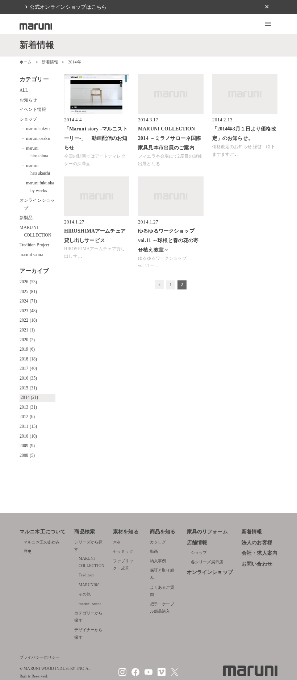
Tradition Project (34, 244)
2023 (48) (28, 310)
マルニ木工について (43, 531)
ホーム (26, 62)
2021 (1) (27, 330)
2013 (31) (28, 407)
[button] (268, 24)
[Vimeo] (162, 674)
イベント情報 (33, 109)
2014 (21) (29, 397)
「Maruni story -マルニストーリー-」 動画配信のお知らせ (96, 138)
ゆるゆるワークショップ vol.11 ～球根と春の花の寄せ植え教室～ (168, 240)
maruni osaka (38, 138)
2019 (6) (27, 349)
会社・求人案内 (259, 553)
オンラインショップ (210, 572)
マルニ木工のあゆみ (42, 542)
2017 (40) (28, 368)
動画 (154, 551)
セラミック (123, 551)
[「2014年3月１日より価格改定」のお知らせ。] (244, 94)
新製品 (26, 217)
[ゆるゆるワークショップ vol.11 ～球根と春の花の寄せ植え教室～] (170, 196)
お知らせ (28, 100)
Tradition (87, 575)
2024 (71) (28, 301)
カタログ (158, 542)
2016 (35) (28, 378)
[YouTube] (148, 674)
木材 (117, 542)
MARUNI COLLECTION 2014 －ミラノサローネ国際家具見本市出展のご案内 (169, 138)
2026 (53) (28, 281)
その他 (85, 594)
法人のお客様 (257, 542)
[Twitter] (175, 674)
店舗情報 (197, 542)
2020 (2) (27, 339)
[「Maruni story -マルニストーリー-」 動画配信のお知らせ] (96, 94)
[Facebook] (135, 674)
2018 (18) (28, 359)
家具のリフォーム (207, 531)
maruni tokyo (38, 128)
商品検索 (84, 531)
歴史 (28, 551)
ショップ (28, 119)
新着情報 (50, 62)
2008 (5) (27, 455)
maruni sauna (31, 254)
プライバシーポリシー (40, 657)
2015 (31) (28, 388)
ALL (24, 90)
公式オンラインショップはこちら (68, 7)
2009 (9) (27, 445)
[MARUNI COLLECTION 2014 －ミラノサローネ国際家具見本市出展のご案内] (170, 94)
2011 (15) (28, 426)
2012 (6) (27, 416)
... (93, 164)
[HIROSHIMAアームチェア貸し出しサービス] (96, 196)
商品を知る (163, 531)
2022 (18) (28, 320)
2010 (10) (28, 436)
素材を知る (126, 531)
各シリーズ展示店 (207, 562)
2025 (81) (28, 291)
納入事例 (158, 561)
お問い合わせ (257, 564)
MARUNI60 (89, 585)
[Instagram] (122, 674)
